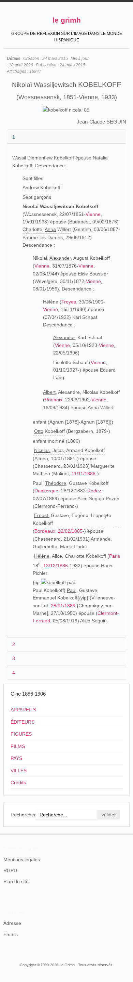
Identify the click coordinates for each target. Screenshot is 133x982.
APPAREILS (23, 709)
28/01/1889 (63, 605)
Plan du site (16, 881)
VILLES (19, 770)
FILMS (18, 746)
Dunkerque (46, 490)
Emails (10, 934)
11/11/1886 (83, 473)
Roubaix (53, 399)
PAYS (16, 758)
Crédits (18, 782)
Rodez (94, 490)
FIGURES (21, 734)
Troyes (68, 302)
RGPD (10, 870)
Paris (114, 556)
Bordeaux (44, 531)
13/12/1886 (55, 565)
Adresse (12, 923)
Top (125, 833)
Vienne (93, 214)
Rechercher (23, 814)
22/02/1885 (70, 531)
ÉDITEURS (22, 722)
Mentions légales (21, 859)
